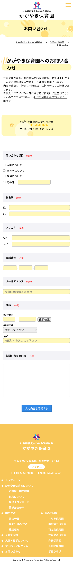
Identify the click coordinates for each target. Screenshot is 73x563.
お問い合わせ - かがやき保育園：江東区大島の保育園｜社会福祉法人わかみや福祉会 (36, 10)
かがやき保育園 (57, 535)
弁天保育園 (54, 540)
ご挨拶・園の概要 (19, 491)
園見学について (16, 170)
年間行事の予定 (18, 524)
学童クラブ (54, 551)
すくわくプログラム (16, 546)
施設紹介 (14, 529)
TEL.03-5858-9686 (22, 473)
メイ (5, 244)
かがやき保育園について (19, 485)
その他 (10, 182)
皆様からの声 (16, 507)
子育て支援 (11, 535)
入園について (14, 165)
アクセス (36, 467)
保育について (16, 496)
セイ (5, 237)
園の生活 (10, 513)
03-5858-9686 (39, 125)
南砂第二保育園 (57, 524)
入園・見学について (16, 540)
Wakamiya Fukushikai (33, 559)
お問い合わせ (13, 551)
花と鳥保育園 (56, 529)
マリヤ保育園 (56, 518)
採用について (14, 176)
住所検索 (44, 319)
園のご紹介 (51, 513)
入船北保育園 (56, 546)
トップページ (13, 480)
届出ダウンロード (19, 502)
